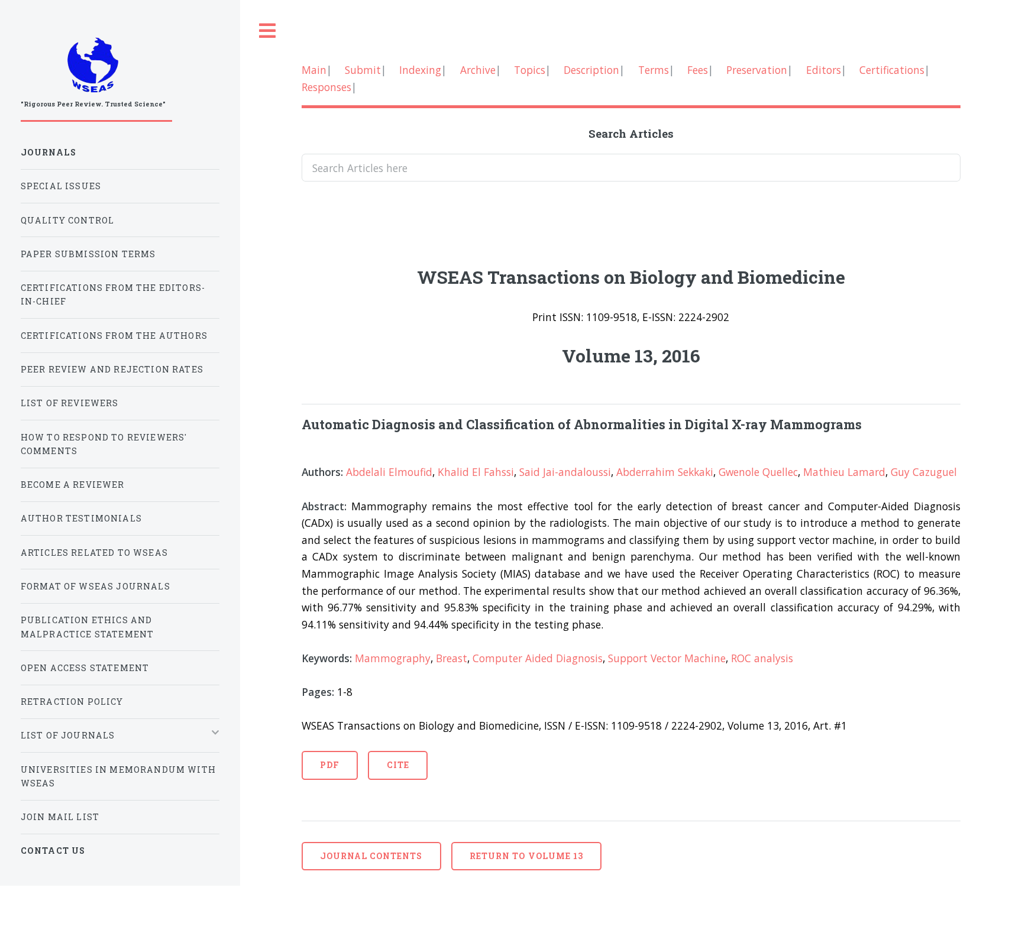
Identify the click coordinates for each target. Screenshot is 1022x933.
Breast (451, 658)
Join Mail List (60, 816)
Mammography (393, 658)
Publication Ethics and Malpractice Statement (87, 626)
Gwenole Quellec (758, 472)
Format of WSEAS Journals (95, 586)
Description (591, 70)
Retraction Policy (72, 701)
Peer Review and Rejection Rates (112, 369)
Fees (697, 70)
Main (314, 70)
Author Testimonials (81, 518)
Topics (529, 70)
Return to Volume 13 (526, 855)
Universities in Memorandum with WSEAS (118, 776)
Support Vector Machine (667, 658)
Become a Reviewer (73, 484)
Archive (478, 70)
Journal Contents (371, 855)
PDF (329, 764)
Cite (398, 764)
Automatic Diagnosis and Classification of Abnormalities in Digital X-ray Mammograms (582, 424)
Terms (653, 70)
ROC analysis (762, 658)
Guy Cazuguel (924, 472)
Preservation (756, 70)
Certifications (891, 70)
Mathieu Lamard (844, 472)
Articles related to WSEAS (94, 552)
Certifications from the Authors (114, 335)
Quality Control (68, 220)
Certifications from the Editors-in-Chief (113, 294)
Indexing (420, 70)
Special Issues (61, 186)
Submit (363, 70)
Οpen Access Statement (85, 667)
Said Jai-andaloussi (565, 472)
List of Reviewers (70, 403)
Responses (326, 87)
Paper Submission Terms (88, 254)
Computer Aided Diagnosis (538, 658)
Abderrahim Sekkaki (664, 472)
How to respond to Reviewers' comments (104, 444)
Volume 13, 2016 (631, 355)
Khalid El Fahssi (476, 472)
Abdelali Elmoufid (389, 472)
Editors (823, 70)
